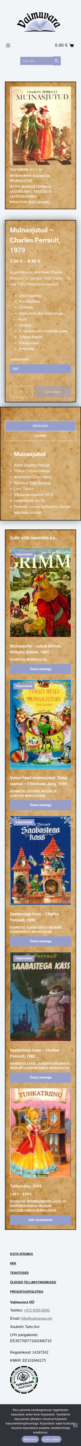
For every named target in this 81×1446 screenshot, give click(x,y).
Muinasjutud (21, 180)
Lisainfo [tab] (40, 435)
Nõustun (30, 1439)
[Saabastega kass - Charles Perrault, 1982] (40, 996)
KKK (13, 1263)
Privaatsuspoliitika (26, 1291)
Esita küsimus (21, 1254)
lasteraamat (21, 191)
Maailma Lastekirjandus (29, 1067)
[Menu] (8, 45)
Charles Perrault (36, 186)
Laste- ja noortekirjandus (48, 1063)
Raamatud (41, 175)
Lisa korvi (53, 392)
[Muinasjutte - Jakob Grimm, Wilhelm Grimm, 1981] (40, 592)
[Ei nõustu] (75, 1425)
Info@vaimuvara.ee (36, 1318)
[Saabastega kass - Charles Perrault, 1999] (40, 860)
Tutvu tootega (40, 669)
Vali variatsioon (40, 1220)
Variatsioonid (19, 359)
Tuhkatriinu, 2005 (25, 1186)
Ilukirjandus (37, 927)
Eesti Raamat (40, 202)
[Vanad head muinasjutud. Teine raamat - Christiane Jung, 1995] (40, 724)
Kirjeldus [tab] (40, 425)
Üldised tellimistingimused (33, 1282)
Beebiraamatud (39, 1201)
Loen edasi (51, 1439)
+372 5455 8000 (37, 1310)
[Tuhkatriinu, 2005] (40, 1133)
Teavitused (19, 1273)
